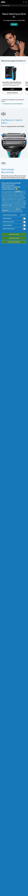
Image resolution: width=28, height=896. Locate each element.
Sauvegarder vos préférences (14, 241)
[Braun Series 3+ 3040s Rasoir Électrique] (12, 73)
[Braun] (3, 2)
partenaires (17, 191)
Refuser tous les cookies (14, 234)
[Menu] (26, 2)
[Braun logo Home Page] (3, 2)
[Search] (24, 2)
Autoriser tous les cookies (14, 238)
